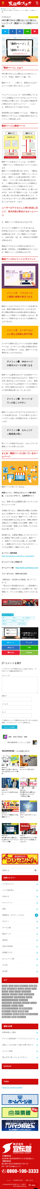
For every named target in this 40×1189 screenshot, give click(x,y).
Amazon (4, 986)
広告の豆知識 (7, 946)
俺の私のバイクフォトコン (10, 1008)
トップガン (5, 994)
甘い (26, 1011)
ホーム (9, 1180)
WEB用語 (23, 624)
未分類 (4, 971)
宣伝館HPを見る (18, 1180)
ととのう (27, 988)
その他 (4, 965)
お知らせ (5, 896)
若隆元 (22, 1014)
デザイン (5, 921)
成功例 (4, 940)
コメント (6, 675)
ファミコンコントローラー (10, 1000)
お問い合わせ (29, 1180)
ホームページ (8, 618)
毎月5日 (14, 1011)
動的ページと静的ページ (21, 621)
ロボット (14, 1005)
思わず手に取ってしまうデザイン (15, 1057)
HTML (16, 986)
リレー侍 (33, 1003)
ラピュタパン (17, 1003)
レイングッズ (6, 1005)
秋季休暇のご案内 (9, 1032)
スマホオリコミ (8, 884)
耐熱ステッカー (6, 1014)
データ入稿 (6, 928)
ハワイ (21, 994)
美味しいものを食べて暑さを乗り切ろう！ (18, 1045)
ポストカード (23, 1000)
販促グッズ (6, 934)
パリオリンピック (20, 997)
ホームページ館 (8, 614)
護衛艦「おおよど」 (31, 1014)
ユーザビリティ (6, 1003)
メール (5, 704)
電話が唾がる (6, 1017)
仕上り (21, 1005)
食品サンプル (21, 1017)
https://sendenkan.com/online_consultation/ (18, 556)
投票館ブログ (7, 952)
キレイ (11, 991)
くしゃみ (20, 988)
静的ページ (7, 621)
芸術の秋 (15, 1014)
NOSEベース (24, 986)
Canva (11, 986)
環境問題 (20, 1011)
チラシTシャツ (26, 991)
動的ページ (31, 618)
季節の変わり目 (27, 1008)
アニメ (34, 988)
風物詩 (14, 1017)
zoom (4, 988)
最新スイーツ (6, 1011)
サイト (4, 712)
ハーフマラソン (29, 994)
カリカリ (4, 991)
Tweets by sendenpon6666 (12, 1087)
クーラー (17, 991)
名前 (4, 696)
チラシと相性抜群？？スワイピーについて (18, 1038)
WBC (30, 986)
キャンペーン (7, 903)
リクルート (26, 1003)
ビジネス (29, 997)
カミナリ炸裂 (7, 1051)
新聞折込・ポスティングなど (13, 915)
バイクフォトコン (7, 997)
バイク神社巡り (8, 890)
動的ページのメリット (10, 624)
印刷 (4, 909)
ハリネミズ (14, 994)
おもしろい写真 (11, 988)
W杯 (35, 986)
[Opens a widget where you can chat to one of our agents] (32, 1185)
